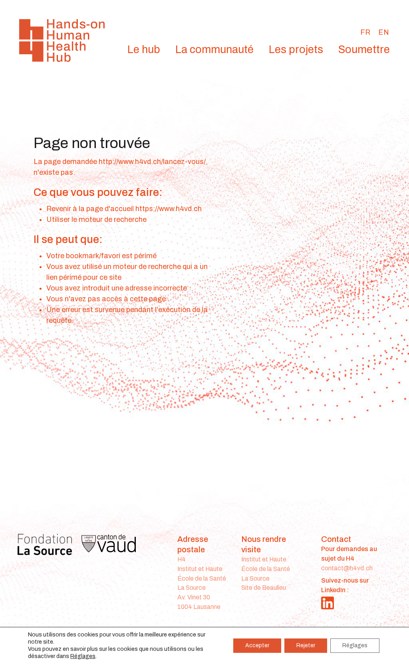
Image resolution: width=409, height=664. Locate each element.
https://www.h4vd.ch (168, 209)
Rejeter (305, 645)
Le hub (143, 49)
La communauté (214, 49)
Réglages (82, 656)
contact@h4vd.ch (347, 568)
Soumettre (364, 49)
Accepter (257, 645)
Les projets (296, 49)
